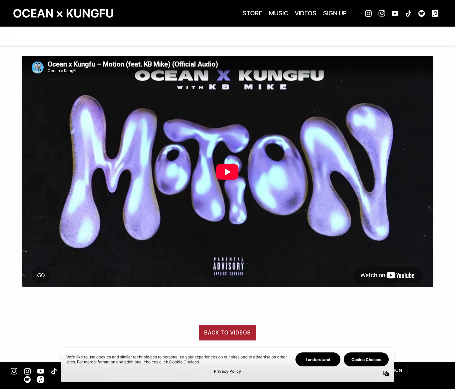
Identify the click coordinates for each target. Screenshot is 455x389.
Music (278, 13)
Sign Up (335, 13)
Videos (305, 13)
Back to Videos (227, 332)
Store (252, 13)
